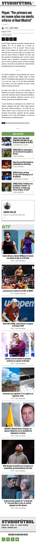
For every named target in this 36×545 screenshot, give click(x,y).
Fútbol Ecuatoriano (18, 156)
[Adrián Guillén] (3, 28)
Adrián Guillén (14, 28)
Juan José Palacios (20, 260)
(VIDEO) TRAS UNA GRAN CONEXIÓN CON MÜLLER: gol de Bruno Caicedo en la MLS (23, 140)
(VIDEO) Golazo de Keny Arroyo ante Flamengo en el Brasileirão (23, 174)
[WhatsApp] (11, 39)
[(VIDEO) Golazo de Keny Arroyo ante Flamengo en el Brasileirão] (6, 175)
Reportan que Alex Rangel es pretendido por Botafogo (23, 163)
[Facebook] (3, 39)
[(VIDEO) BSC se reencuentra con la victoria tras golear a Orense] (6, 152)
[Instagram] (8, 539)
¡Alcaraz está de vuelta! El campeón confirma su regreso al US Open (18, 359)
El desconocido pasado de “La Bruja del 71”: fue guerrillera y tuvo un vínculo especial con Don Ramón (18, 503)
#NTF (12, 260)
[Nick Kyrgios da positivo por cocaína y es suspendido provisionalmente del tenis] (18, 453)
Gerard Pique (17, 123)
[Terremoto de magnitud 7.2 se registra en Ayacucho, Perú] (18, 381)
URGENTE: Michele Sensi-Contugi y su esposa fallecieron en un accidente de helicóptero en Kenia (18, 431)
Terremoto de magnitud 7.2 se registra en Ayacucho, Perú (18, 395)
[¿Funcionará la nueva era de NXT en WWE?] (18, 278)
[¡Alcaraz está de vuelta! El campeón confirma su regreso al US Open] (18, 345)
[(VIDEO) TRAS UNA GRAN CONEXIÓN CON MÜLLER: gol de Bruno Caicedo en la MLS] (6, 141)
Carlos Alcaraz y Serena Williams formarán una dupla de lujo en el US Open (18, 257)
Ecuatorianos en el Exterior (20, 145)
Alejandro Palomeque (20, 293)
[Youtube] (17, 539)
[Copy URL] (15, 39)
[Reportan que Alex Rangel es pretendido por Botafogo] (6, 164)
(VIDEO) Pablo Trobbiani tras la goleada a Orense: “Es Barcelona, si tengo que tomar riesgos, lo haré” (23, 187)
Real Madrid (25, 123)
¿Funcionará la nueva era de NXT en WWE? (18, 291)
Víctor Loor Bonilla (20, 435)
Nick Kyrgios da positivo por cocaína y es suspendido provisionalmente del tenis (18, 467)
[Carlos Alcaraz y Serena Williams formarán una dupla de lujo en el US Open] (18, 243)
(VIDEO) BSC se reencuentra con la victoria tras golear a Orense (23, 152)
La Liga (5, 24)
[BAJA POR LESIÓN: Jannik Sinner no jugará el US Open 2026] (18, 311)
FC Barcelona (9, 123)
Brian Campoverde (20, 398)
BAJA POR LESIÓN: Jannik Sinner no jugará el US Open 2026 (18, 325)
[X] (7, 39)
